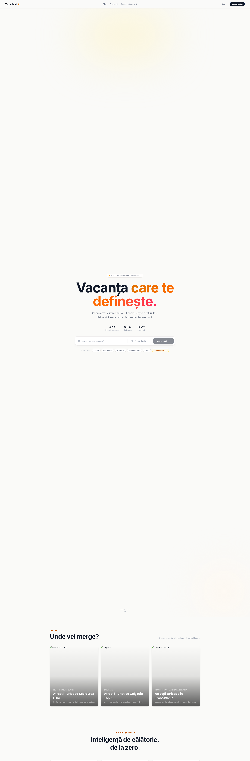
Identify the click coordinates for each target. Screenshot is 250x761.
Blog (105, 4)
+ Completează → (160, 350)
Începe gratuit (237, 4)
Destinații (114, 4)
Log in (224, 4)
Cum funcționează (129, 4)
